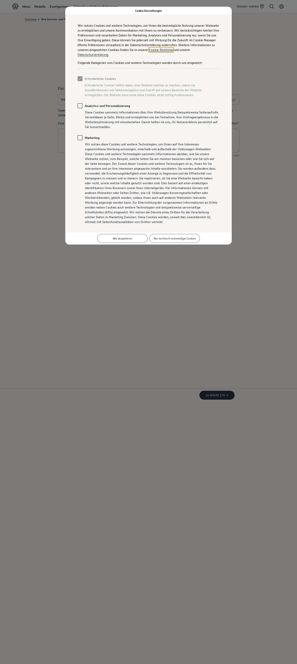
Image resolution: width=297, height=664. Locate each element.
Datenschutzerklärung (93, 55)
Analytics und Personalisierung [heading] (107, 106)
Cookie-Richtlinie (161, 50)
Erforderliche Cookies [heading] (100, 79)
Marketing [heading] (92, 138)
